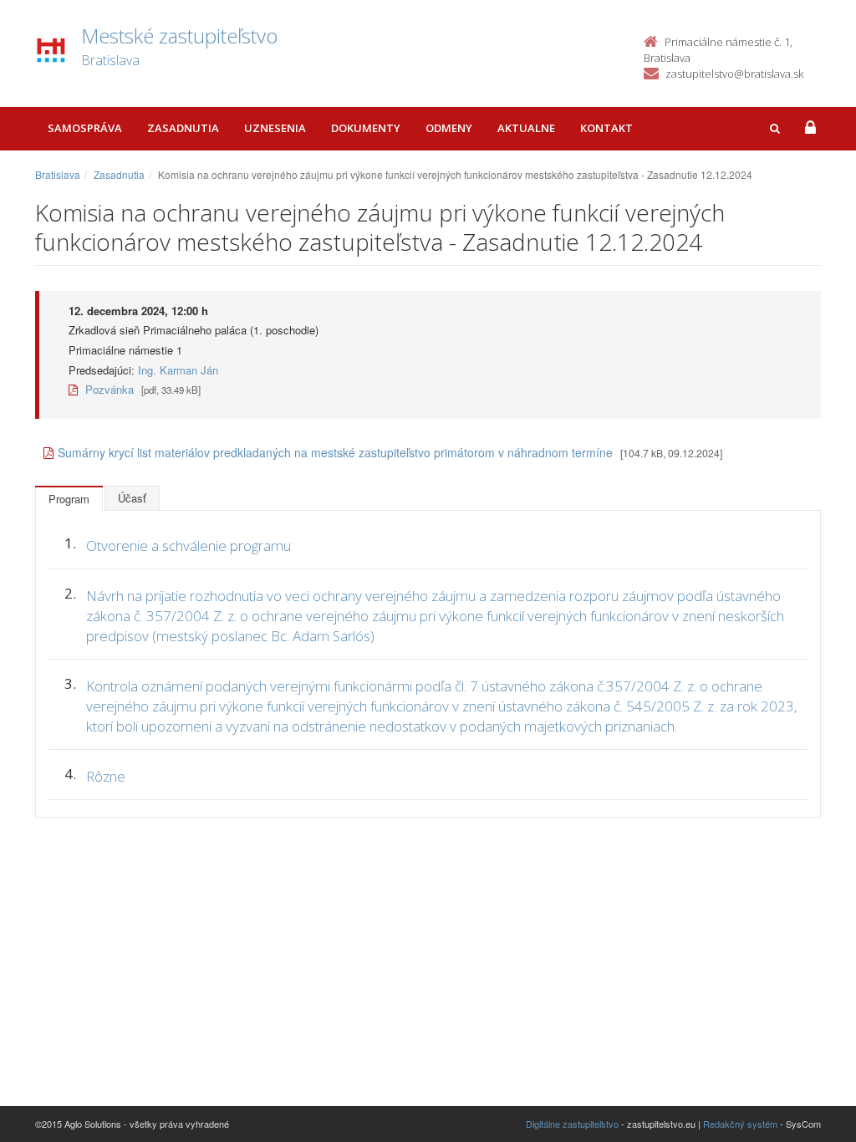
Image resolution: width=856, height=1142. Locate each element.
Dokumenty (365, 127)
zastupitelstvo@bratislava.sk (734, 73)
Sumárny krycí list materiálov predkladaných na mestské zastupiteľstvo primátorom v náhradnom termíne (335, 452)
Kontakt (606, 127)
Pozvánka (108, 389)
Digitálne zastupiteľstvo (572, 1123)
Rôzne (105, 776)
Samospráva (85, 127)
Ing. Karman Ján (178, 370)
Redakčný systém (740, 1123)
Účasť (132, 498)
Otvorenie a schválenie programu (188, 545)
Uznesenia (275, 127)
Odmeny (448, 127)
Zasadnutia (183, 127)
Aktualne (526, 127)
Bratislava (57, 174)
